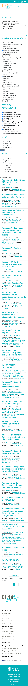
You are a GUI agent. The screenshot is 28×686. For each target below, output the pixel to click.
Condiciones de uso (14, 674)
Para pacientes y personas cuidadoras (13, 646)
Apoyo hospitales (15, 540)
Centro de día (15, 391)
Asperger (18, 287)
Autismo (5, 288)
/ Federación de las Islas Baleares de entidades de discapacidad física (13, 437)
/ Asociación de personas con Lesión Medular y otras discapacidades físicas (13, 231)
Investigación (15, 201)
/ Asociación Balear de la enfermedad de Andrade (13, 196)
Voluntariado (20, 190)
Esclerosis (6, 462)
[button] (14, 17)
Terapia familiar (17, 284)
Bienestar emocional (8, 621)
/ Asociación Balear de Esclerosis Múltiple (12, 452)
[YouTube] (25, 2)
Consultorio (13, 221)
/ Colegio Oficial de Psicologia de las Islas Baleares (11, 423)
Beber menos (6, 618)
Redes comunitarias (8, 639)
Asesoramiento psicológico (11, 283)
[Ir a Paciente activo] (7, 6)
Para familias (6, 643)
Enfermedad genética (9, 204)
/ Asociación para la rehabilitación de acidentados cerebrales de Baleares (14, 295)
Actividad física (6, 613)
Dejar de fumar (6, 623)
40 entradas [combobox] (14, 575)
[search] (19, 6)
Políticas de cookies (14, 676)
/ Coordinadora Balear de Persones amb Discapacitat (13, 212)
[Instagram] (22, 1)
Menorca (9, 187)
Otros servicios (16, 189)
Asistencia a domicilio (16, 341)
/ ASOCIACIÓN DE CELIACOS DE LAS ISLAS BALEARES (13, 526)
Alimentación (6, 616)
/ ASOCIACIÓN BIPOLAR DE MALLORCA (12, 499)
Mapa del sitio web (14, 679)
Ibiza (22, 370)
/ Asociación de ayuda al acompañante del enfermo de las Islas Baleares (13, 468)
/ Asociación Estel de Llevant (11, 249)
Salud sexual (19, 378)
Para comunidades (8, 626)
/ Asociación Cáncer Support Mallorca (11, 331)
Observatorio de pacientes (10, 648)
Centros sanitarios (7, 634)
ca (11, 1)
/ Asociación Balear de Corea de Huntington (12, 402)
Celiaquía (12, 543)
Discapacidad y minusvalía (11, 223)
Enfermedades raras (9, 206)
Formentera (6, 372)
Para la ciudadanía (7, 611)
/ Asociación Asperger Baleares (12, 276)
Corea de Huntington (16, 414)
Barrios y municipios (8, 629)
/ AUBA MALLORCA (10, 560)
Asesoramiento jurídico (10, 340)
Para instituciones (7, 656)
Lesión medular (7, 244)
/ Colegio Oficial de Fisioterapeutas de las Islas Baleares (12, 264)
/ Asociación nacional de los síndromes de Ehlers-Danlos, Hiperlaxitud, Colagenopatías (13, 512)
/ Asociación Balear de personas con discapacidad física (12, 384)
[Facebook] (19, 1)
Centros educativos (8, 631)
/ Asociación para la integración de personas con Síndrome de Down (13, 352)
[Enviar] (24, 13)
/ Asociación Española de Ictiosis (13, 548)
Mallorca (9, 200)
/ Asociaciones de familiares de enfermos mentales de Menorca (12, 485)
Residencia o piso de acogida (12, 393)
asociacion (6, 532)
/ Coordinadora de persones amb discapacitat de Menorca (13, 314)
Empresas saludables (8, 636)
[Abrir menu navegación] (23, 6)
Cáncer (17, 346)
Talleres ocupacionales (10, 343)
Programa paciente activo (10, 651)
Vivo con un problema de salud (11, 653)
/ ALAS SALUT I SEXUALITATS (9, 366)
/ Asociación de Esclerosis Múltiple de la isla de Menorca (13, 182)
